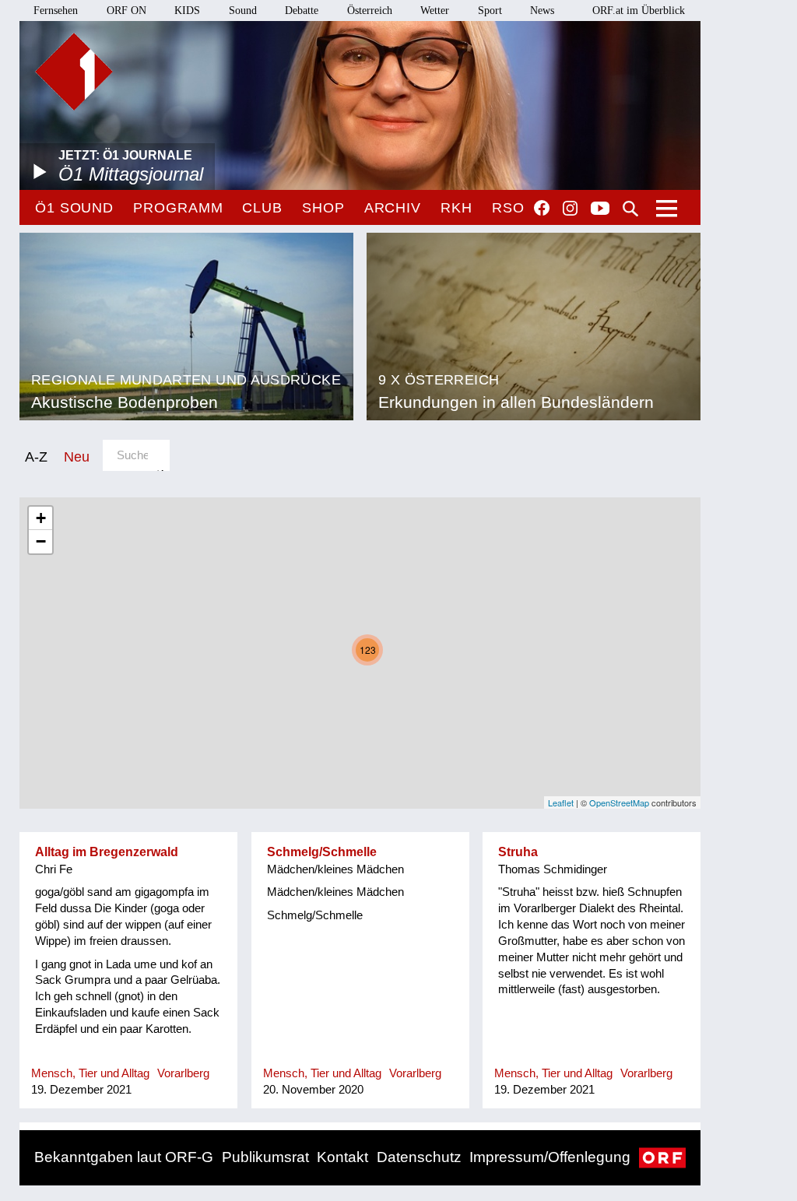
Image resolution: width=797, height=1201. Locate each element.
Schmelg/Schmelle (322, 852)
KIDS (187, 10)
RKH (456, 208)
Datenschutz (419, 1157)
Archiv (392, 208)
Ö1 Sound (74, 208)
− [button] (41, 541)
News (542, 10)
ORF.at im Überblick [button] (638, 10)
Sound (243, 10)
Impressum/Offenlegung (549, 1157)
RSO (508, 208)
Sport (490, 10)
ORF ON (126, 10)
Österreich (369, 10)
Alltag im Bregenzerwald (106, 852)
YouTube (600, 209)
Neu (77, 456)
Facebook (541, 208)
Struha (518, 852)
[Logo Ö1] (74, 72)
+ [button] (41, 518)
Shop (323, 208)
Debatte (301, 10)
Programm (178, 208)
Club (262, 208)
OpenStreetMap (619, 802)
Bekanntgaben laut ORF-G (123, 1157)
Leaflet (561, 802)
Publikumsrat (265, 1157)
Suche (630, 208)
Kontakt (342, 1157)
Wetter (434, 10)
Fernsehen (55, 10)
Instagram (570, 208)
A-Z (36, 456)
